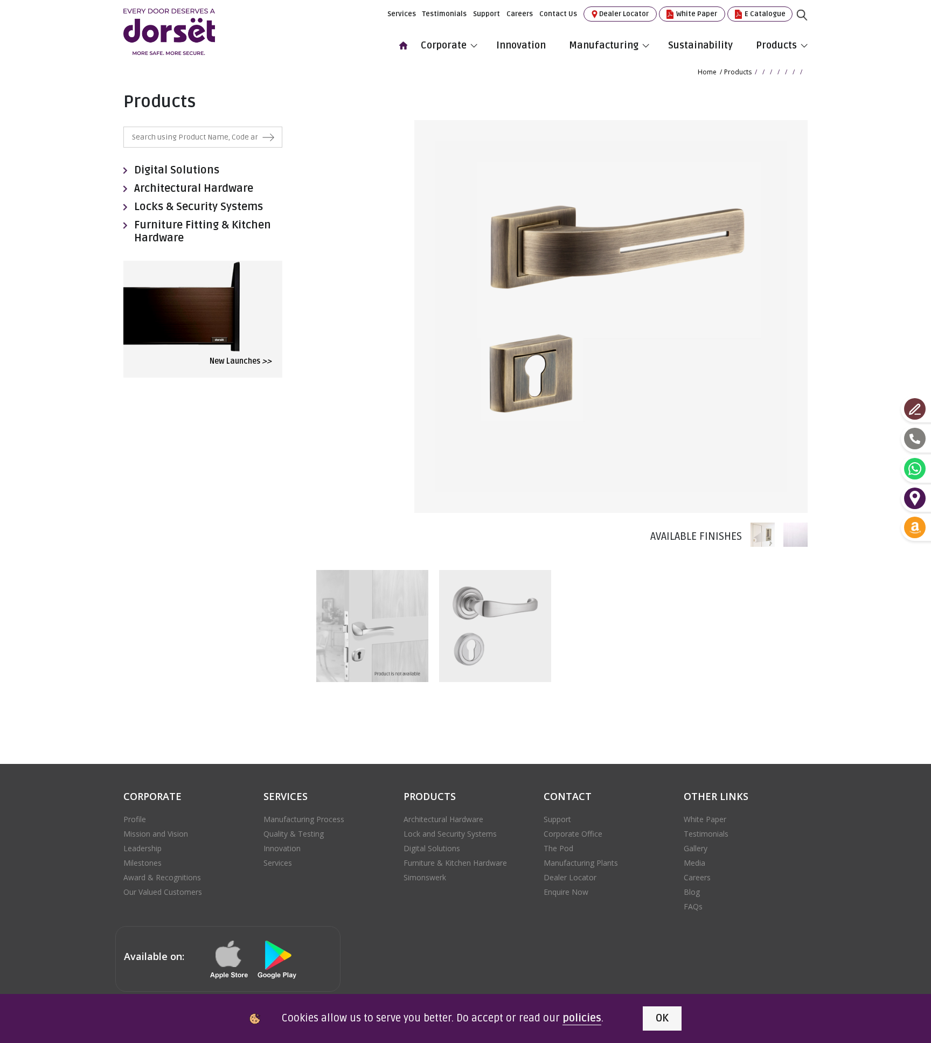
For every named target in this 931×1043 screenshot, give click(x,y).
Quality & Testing (293, 834)
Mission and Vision (155, 834)
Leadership (142, 848)
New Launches (241, 361)
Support (486, 14)
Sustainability (700, 45)
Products (776, 45)
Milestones (142, 863)
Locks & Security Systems (198, 206)
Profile (134, 819)
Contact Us (558, 14)
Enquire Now (566, 892)
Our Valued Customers (162, 892)
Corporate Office (573, 834)
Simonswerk (425, 877)
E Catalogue (764, 14)
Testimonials (444, 14)
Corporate (444, 45)
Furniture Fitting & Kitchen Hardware (202, 232)
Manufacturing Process (303, 819)
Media (694, 863)
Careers (519, 14)
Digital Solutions (176, 170)
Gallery (695, 848)
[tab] (758, 534)
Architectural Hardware (193, 188)
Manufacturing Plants (581, 863)
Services (401, 14)
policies (581, 1018)
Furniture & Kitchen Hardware (455, 863)
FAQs (693, 906)
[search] (810, 23)
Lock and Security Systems (450, 834)
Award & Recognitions (162, 877)
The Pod (558, 848)
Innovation (521, 45)
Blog (692, 892)
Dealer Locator (624, 14)
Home (707, 72)
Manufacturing (603, 45)
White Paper (696, 14)
